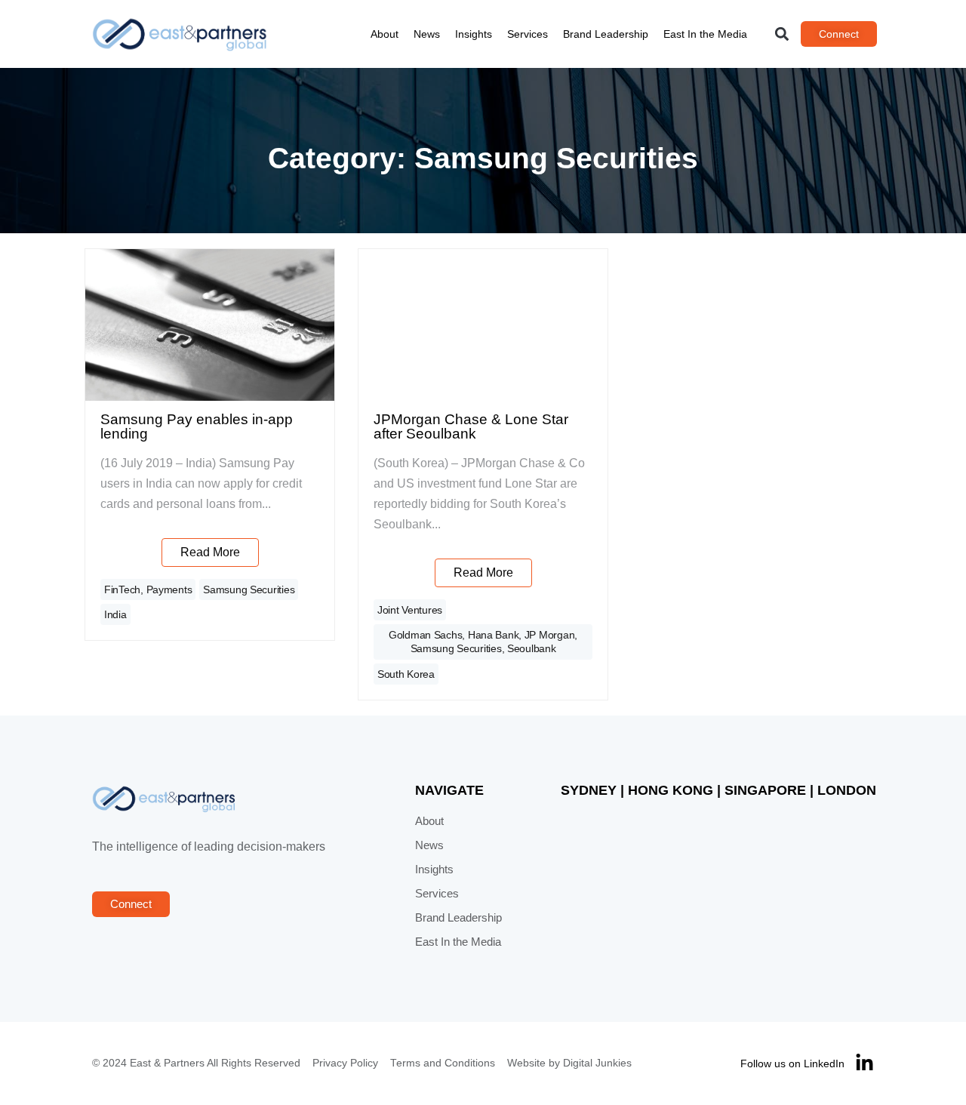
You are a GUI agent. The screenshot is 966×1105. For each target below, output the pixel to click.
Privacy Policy (345, 1063)
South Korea (406, 674)
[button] (782, 34)
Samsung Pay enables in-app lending (196, 426)
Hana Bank (493, 635)
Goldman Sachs (425, 635)
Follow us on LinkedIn (792, 1063)
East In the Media (705, 34)
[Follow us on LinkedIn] (864, 1063)
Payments (169, 589)
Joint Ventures (409, 610)
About (384, 34)
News (427, 34)
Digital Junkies (597, 1063)
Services (527, 34)
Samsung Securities (248, 589)
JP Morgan (549, 635)
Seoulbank (531, 648)
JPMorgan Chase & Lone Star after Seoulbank (471, 426)
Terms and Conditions (442, 1063)
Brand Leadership (605, 34)
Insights (473, 34)
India (115, 614)
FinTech (122, 589)
